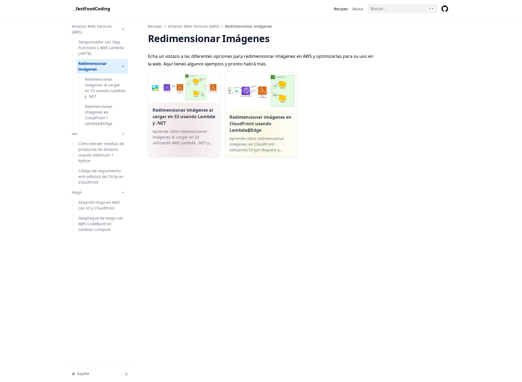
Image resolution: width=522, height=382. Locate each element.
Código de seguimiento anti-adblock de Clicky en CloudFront (101, 176)
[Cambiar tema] (126, 374)
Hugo (77, 192)
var (74, 133)
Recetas (155, 26)
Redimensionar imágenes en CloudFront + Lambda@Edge (99, 115)
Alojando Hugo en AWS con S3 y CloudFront (99, 205)
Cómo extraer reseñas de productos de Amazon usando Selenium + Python (101, 152)
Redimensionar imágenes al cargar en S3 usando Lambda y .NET (105, 88)
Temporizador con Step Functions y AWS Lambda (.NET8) (101, 47)
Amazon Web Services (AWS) (92, 29)
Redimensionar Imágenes (92, 66)
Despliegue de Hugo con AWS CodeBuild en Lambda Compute (100, 223)
